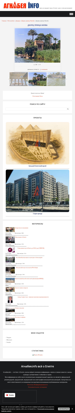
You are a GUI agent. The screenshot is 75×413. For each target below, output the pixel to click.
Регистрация (36, 96)
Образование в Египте (20, 237)
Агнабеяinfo (44, 69)
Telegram (8, 337)
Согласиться (64, 409)
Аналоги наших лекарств (21, 288)
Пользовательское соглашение (37, 387)
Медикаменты (9, 234)
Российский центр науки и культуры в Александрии (29, 257)
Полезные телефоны (20, 317)
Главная (4, 21)
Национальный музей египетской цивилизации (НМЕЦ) (29, 278)
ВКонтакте (9, 340)
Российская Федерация (11, 265)
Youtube (8, 342)
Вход (41, 96)
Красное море (9, 323)
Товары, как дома (19, 308)
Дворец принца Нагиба (27, 21)
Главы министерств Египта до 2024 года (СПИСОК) (31, 248)
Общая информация (10, 245)
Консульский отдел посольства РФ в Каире (27, 267)
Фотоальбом (11, 21)
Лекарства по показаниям (21, 228)
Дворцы (18, 21)
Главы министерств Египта (11, 255)
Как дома (8, 314)
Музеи (7, 285)
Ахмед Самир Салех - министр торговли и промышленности (33, 297)
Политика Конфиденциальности (37, 384)
